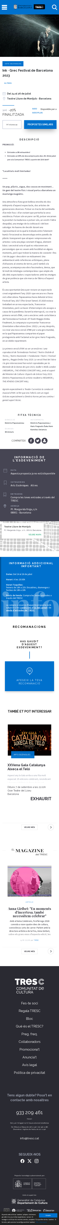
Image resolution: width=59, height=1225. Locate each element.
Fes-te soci (29, 1003)
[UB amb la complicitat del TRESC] (29, 7)
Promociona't (29, 1049)
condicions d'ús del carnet (33, 607)
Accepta (48, 1215)
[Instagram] (37, 1161)
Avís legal (29, 1065)
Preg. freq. (29, 1034)
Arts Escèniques (13, 64)
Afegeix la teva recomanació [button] (29, 682)
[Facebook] (31, 440)
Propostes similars (40, 124)
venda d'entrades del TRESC (20, 610)
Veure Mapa (35, 535)
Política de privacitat (29, 1073)
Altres (8, 83)
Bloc (29, 1019)
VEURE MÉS (29, 827)
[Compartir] (44, 440)
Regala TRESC (29, 1011)
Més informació (41, 1222)
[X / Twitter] (29, 1161)
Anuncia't (29, 1057)
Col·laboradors (29, 1042)
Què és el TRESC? (29, 1026)
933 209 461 (29, 1112)
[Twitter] (38, 440)
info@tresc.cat (29, 1138)
